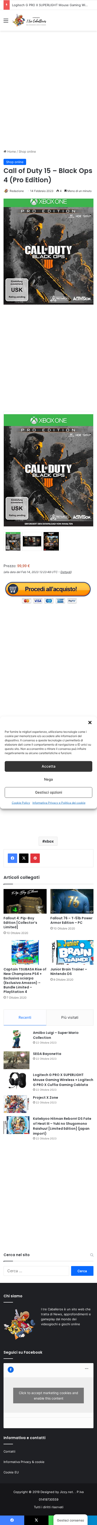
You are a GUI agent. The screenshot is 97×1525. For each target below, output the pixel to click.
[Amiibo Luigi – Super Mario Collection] (16, 1039)
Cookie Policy (21, 802)
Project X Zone (23, 5)
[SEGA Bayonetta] (16, 1060)
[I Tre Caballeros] (29, 20)
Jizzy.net (66, 1492)
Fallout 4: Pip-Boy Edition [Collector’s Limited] (20, 922)
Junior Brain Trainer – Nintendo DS (68, 971)
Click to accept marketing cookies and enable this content (48, 1395)
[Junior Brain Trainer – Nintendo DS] (71, 952)
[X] (23, 858)
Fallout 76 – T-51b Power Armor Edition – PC (71, 920)
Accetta (49, 766)
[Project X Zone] (16, 1104)
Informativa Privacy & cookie (24, 1462)
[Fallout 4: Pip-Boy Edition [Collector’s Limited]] (25, 901)
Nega (48, 779)
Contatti (9, 1451)
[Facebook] (12, 858)
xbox (49, 841)
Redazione (17, 191)
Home (11, 151)
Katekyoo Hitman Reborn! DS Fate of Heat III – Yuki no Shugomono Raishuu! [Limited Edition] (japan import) (62, 1126)
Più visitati (69, 1017)
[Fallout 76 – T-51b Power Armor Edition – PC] (71, 901)
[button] (90, 722)
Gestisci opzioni (48, 792)
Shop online (27, 151)
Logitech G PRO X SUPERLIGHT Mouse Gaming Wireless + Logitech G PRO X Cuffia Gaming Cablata (63, 1079)
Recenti (25, 1017)
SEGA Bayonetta (47, 1053)
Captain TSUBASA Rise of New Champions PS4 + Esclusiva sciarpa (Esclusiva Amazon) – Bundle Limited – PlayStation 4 (25, 980)
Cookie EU (11, 1472)
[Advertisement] (48, 94)
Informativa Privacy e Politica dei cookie (58, 802)
